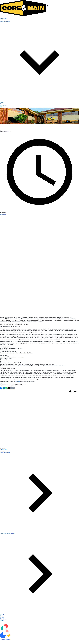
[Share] (13, 388)
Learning (2, 19)
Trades (1, 102)
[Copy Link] (11, 388)
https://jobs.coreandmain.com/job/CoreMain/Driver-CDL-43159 (11, 385)
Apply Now (3, 214)
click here (17, 381)
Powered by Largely (5, 639)
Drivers (2, 103)
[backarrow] (70, 391)
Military (2, 106)
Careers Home (3, 18)
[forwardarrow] (75, 391)
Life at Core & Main (5, 452)
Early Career (3, 105)
